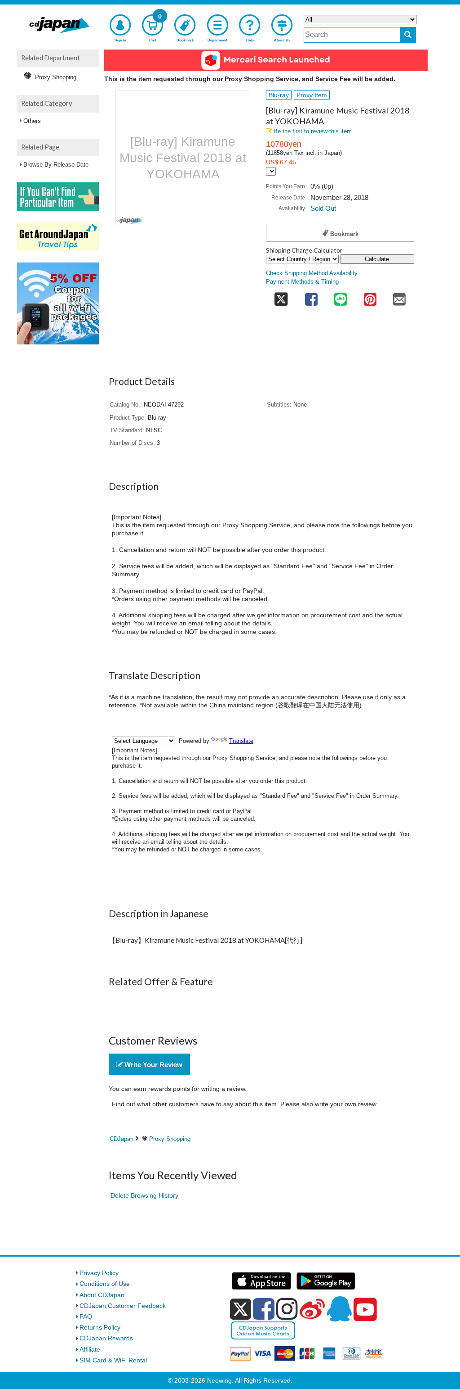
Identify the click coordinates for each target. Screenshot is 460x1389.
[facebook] (263, 1308)
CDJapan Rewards (106, 1338)
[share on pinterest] (370, 296)
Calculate (377, 259)
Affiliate (90, 1349)
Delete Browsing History (144, 1195)
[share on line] (340, 296)
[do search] (408, 35)
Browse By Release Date (55, 164)
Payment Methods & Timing (302, 282)
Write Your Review (152, 1064)
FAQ (86, 1316)
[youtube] (365, 1309)
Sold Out (323, 208)
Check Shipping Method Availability (312, 273)
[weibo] (312, 1308)
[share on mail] (399, 296)
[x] (240, 1309)
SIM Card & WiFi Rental (113, 1360)
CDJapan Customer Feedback (123, 1305)
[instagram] (287, 1308)
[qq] (339, 1308)
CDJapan (121, 1139)
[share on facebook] (311, 296)
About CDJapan (102, 1295)
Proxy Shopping (169, 1139)
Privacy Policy (99, 1272)
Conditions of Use (105, 1283)
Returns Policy (100, 1327)
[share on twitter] (281, 296)
